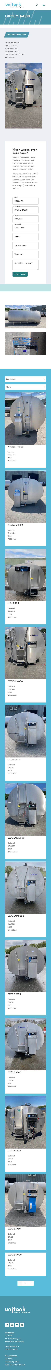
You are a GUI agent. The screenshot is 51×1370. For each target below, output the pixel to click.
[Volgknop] (7, 1325)
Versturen (20, 274)
